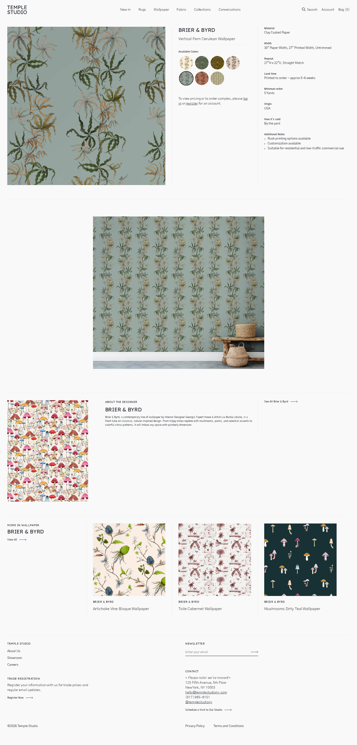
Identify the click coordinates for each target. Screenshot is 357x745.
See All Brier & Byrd (276, 401)
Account (328, 9)
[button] (186, 62)
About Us (13, 651)
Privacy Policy (194, 726)
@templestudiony (198, 702)
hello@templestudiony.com (206, 692)
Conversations (230, 9)
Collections (202, 9)
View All (12, 539)
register (192, 103)
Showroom (14, 658)
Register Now (15, 697)
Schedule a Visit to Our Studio (203, 710)
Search (311, 9)
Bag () (344, 9)
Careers (12, 664)
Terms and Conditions (228, 726)
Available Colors (188, 51)
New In (125, 9)
